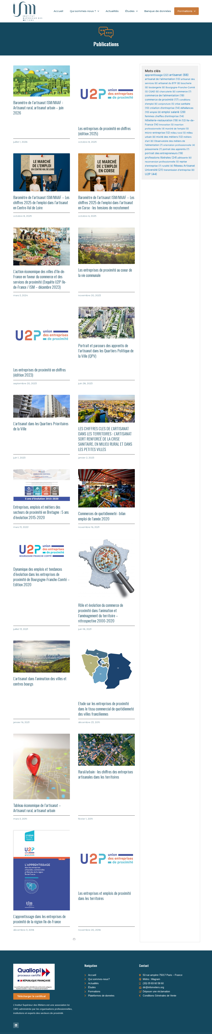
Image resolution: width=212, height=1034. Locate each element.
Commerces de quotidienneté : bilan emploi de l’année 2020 (101, 515)
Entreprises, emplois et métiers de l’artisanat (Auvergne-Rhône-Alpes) (36, 1006)
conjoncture (166, 103)
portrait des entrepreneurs (164, 153)
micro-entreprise (157, 132)
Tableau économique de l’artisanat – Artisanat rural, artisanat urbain (37, 807)
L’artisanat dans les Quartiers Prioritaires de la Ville (40, 426)
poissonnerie (153, 149)
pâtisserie (185, 157)
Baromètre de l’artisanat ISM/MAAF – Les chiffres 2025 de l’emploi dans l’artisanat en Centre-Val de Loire (41, 202)
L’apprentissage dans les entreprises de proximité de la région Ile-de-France (39, 918)
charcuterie (167, 91)
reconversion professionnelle (162, 161)
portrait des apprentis (176, 149)
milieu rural (178, 132)
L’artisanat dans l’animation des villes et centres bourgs (39, 681)
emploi (155, 112)
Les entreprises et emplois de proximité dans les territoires (104, 895)
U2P (151, 174)
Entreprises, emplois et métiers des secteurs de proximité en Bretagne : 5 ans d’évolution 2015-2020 (41, 512)
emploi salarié (173, 112)
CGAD (154, 91)
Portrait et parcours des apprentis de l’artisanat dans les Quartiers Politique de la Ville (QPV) (105, 350)
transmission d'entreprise (179, 169)
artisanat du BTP (169, 83)
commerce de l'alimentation (164, 95)
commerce (183, 91)
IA (182, 120)
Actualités (112, 11)
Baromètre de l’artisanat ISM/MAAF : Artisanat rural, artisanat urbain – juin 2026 (38, 107)
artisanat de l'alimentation (162, 79)
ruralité (167, 165)
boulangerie (157, 87)
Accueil (58, 11)
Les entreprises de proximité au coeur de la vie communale (105, 272)
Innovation (166, 124)
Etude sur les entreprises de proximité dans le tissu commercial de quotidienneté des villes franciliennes (106, 708)
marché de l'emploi (177, 128)
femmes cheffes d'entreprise (164, 116)
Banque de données (157, 11)
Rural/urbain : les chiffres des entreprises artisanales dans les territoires (105, 774)
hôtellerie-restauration (161, 120)
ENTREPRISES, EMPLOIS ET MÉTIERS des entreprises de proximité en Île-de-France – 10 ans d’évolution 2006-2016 (105, 1009)
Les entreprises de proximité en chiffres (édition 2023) (39, 372)
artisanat (179, 75)
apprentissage (157, 75)
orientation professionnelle (179, 145)
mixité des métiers (169, 136)
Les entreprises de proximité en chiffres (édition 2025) (104, 130)
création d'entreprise (165, 107)
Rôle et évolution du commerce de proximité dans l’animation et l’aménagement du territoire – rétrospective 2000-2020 (100, 613)
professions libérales (161, 157)
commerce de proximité (162, 99)
